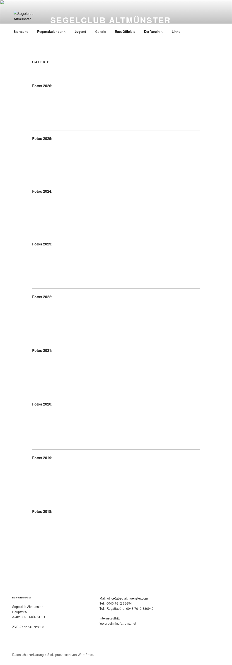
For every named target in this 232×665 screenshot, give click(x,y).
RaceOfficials (125, 31)
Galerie (100, 31)
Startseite (21, 31)
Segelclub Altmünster (110, 20)
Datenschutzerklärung (28, 654)
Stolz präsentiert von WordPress (70, 654)
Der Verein (152, 31)
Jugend (80, 31)
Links (176, 31)
